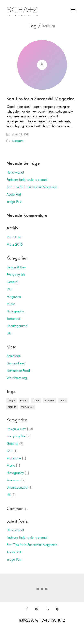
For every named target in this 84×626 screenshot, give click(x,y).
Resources (13, 318)
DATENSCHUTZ (53, 620)
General (12, 282)
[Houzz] (57, 609)
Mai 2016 (13, 237)
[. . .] (42, 590)
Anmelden (13, 356)
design (11, 400)
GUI (9, 289)
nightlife (12, 407)
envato (23, 400)
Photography (15, 311)
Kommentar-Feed (18, 370)
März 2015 (14, 244)
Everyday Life (15, 275)
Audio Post (13, 194)
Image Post (13, 202)
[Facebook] (27, 609)
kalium (36, 400)
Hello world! (15, 172)
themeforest (27, 407)
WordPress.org (16, 378)
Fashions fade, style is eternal (27, 180)
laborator (50, 400)
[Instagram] (37, 609)
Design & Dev (16, 267)
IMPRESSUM (28, 620)
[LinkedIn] (47, 609)
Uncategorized (16, 326)
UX (8, 333)
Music (10, 304)
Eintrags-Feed (15, 363)
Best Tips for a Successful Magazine (40, 98)
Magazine (18, 140)
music (63, 400)
